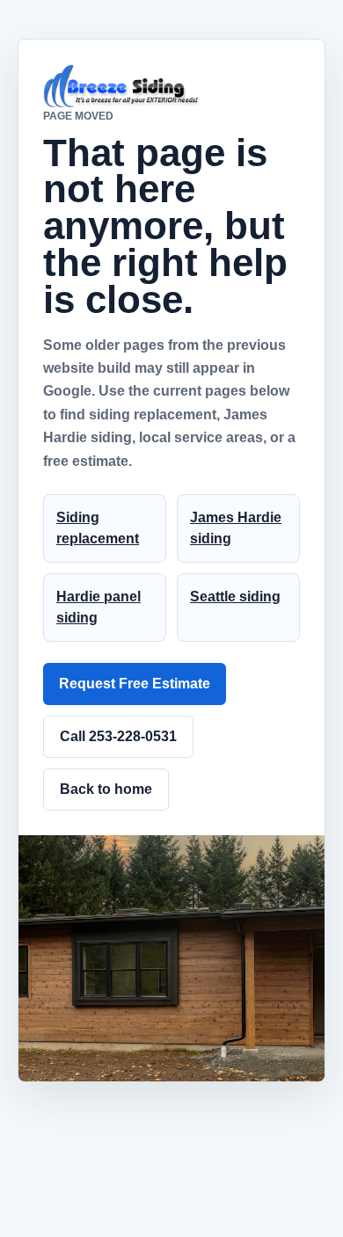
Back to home (106, 789)
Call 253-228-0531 (118, 736)
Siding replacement (97, 528)
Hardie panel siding (98, 607)
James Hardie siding (235, 528)
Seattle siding (235, 596)
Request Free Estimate (134, 683)
